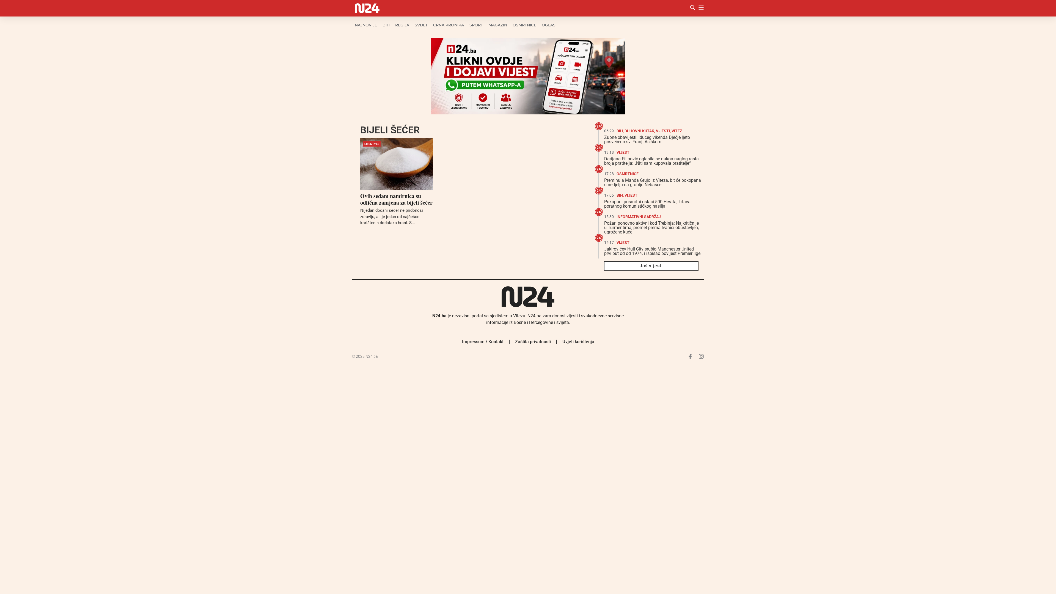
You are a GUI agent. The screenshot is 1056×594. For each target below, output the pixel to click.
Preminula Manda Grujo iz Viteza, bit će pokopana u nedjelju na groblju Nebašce (652, 182)
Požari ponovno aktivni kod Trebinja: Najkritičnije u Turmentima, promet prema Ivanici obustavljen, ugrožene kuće (651, 228)
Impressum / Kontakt (483, 341)
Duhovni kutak (639, 131)
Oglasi (549, 25)
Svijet (421, 25)
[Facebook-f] (690, 356)
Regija (402, 25)
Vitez (677, 131)
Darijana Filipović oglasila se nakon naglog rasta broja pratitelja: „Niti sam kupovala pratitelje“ (651, 161)
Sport (476, 25)
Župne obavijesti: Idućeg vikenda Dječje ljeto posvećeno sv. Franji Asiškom (647, 139)
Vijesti (663, 131)
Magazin (497, 25)
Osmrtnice (524, 25)
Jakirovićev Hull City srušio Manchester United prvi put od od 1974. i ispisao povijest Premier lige (652, 251)
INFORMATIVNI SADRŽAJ (639, 217)
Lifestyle (371, 144)
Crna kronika (448, 25)
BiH (386, 25)
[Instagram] (701, 356)
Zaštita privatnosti (533, 341)
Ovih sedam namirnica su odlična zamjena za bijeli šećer (396, 199)
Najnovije (366, 25)
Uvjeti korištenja (578, 341)
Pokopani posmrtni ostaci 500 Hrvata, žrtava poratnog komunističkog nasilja (647, 204)
